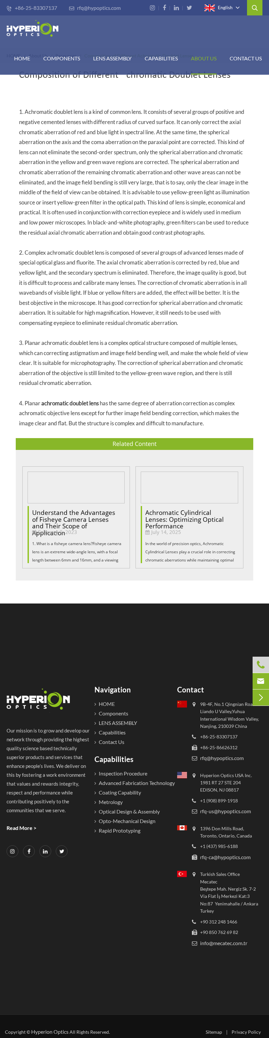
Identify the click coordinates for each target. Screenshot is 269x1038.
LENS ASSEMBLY (118, 723)
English (225, 7)
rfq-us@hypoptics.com (225, 811)
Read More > (21, 828)
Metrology (111, 802)
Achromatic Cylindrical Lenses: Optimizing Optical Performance (184, 516)
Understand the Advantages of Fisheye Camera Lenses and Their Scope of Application (73, 516)
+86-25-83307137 (32, 8)
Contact (190, 689)
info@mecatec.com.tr (223, 943)
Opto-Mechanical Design (127, 821)
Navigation (112, 689)
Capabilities (161, 58)
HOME (22, 58)
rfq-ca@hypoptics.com (225, 857)
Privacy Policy (246, 1032)
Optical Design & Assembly (129, 811)
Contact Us (246, 58)
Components (61, 58)
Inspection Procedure (123, 773)
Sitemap (214, 1032)
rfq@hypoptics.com (95, 8)
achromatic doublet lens (70, 403)
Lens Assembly (112, 58)
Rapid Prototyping (119, 830)
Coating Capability (120, 792)
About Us (204, 58)
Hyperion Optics (50, 1031)
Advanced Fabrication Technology (137, 783)
